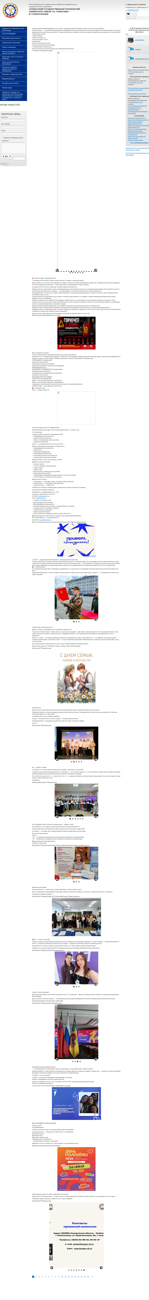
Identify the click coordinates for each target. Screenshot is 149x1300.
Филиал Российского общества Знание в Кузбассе (13, 52)
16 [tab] (94, 271)
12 (68, 1276)
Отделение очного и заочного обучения (12, 57)
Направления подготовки (11, 42)
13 (72, 1276)
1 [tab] (73, 621)
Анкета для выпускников (135, 140)
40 (85, 1276)
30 (81, 1276)
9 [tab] (76, 271)
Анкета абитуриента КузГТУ (137, 118)
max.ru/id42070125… (45, 520)
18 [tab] (70, 272)
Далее (95, 270)
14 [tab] (89, 271)
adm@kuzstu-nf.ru (133, 10)
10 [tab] (79, 271)
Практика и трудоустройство (12, 74)
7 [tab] (71, 271)
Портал (137, 49)
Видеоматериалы (8, 79)
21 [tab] (77, 272)
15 (78, 1276)
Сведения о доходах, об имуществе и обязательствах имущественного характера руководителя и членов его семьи (12, 95)
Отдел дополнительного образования (10, 63)
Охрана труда (7, 88)
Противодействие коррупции (137, 94)
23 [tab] (82, 272)
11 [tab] (81, 271)
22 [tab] (80, 272)
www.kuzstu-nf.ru (41, 498)
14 (75, 1276)
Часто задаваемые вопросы (139, 142)
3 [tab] (61, 271)
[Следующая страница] (91, 1277)
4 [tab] (63, 271)
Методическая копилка (10, 83)
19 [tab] (72, 272)
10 (62, 1276)
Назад (57, 270)
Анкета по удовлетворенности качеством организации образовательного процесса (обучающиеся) (137, 131)
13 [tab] (86, 271)
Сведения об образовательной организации (13, 29)
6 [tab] (68, 271)
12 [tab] (84, 271)
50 (88, 1276)
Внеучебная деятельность (11, 38)
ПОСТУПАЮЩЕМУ (9, 34)
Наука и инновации (9, 47)
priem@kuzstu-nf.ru (44, 496)
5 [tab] (66, 271)
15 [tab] (91, 271)
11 (65, 1276)
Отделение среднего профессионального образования (9, 69)
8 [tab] (73, 271)
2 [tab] (58, 271)
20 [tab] (75, 272)
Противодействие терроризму (137, 106)
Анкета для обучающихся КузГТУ (138, 120)
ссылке (68, 1085)
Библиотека (139, 40)
